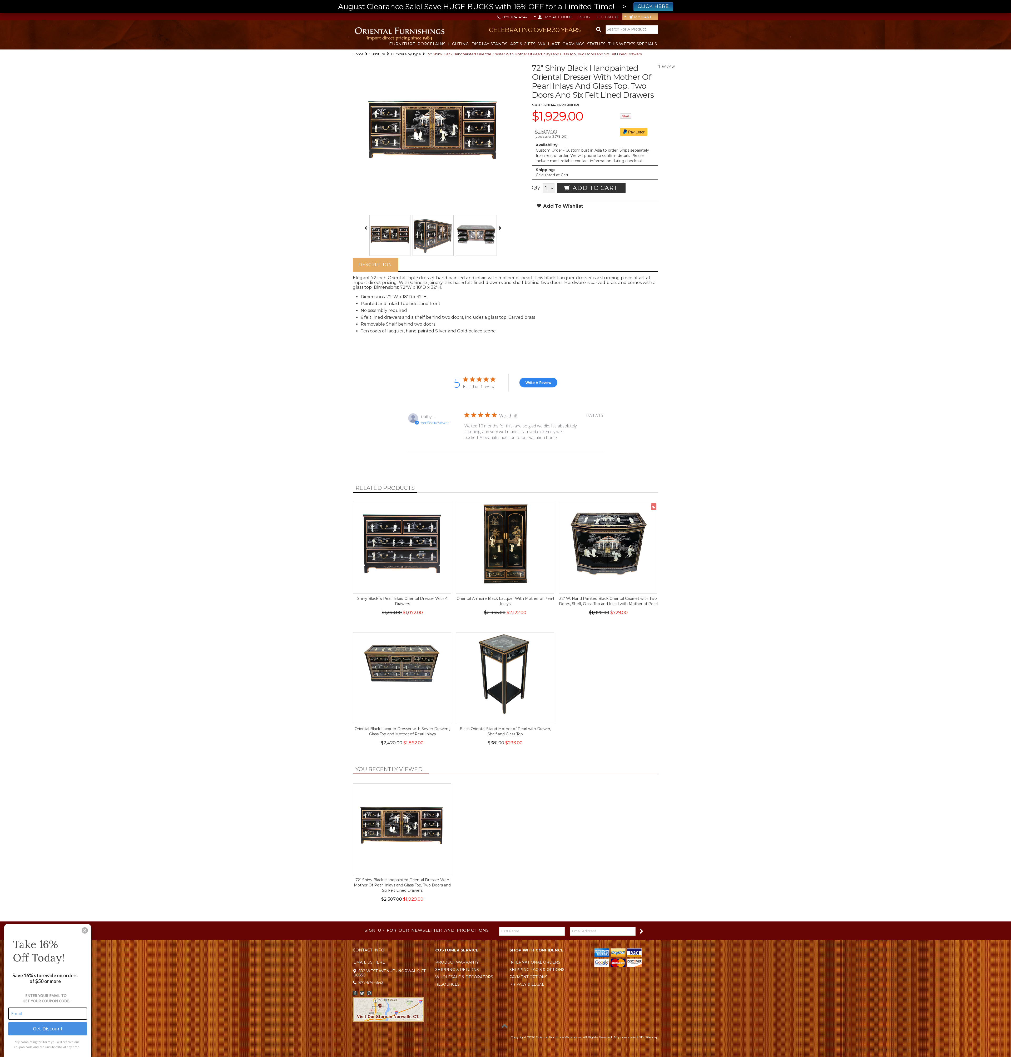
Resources (447, 984)
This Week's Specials (632, 43)
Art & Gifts (523, 43)
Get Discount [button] (48, 1028)
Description (375, 264)
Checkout (607, 17)
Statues (596, 43)
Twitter (362, 993)
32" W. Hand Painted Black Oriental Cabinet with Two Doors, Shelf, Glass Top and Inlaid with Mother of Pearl (608, 601)
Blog (584, 17)
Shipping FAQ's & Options (536, 969)
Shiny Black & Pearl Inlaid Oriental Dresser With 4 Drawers (402, 601)
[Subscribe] (641, 930)
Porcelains (431, 43)
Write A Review (538, 382)
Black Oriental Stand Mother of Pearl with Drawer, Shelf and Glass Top (505, 731)
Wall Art (549, 43)
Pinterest (369, 993)
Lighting (458, 43)
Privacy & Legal (526, 984)
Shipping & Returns (457, 969)
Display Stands (490, 43)
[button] (85, 930)
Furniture (402, 43)
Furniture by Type (406, 54)
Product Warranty (457, 962)
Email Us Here (369, 962)
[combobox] (632, 29)
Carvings (573, 43)
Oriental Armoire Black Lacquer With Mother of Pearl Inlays (505, 601)
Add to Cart (594, 188)
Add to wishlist (562, 206)
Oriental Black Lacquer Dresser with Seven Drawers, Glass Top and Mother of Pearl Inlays (402, 731)
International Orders (534, 962)
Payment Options (528, 977)
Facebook (355, 993)
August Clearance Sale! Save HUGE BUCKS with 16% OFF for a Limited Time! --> (503, 6)
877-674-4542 (515, 17)
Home (358, 54)
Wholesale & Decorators (464, 977)
